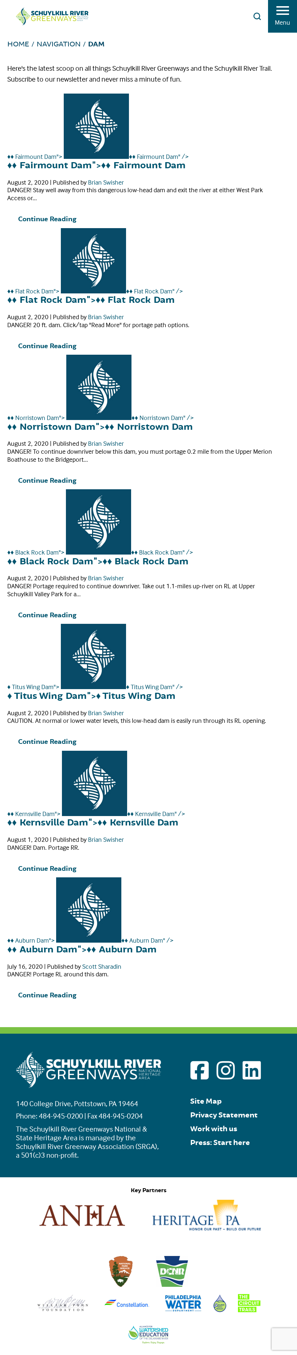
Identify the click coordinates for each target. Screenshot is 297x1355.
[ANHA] (82, 1228)
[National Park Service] (121, 1284)
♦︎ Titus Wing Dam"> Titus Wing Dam (91, 696)
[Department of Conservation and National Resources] (172, 1284)
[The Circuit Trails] (249, 1310)
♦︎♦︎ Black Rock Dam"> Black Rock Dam (97, 562)
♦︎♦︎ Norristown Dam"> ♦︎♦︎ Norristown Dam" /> (100, 417)
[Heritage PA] (207, 1228)
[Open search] (257, 16)
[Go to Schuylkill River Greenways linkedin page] (251, 1070)
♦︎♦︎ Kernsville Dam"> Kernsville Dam (92, 823)
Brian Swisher (106, 182)
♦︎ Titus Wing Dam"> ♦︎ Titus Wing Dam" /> (95, 687)
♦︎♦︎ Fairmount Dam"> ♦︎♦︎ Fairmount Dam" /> (98, 156)
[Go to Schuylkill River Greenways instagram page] (225, 1070)
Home (18, 44)
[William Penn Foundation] (63, 1310)
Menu (282, 22)
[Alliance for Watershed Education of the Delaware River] (149, 1341)
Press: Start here (220, 1143)
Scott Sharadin (101, 966)
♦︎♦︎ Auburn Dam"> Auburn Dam (81, 950)
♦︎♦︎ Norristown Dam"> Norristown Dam (100, 427)
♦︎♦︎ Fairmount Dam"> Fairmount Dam (96, 166)
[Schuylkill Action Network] (220, 1310)
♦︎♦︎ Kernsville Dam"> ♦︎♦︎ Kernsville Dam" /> (96, 814)
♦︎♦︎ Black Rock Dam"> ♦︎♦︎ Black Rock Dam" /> (100, 552)
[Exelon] (127, 1310)
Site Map (206, 1101)
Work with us (213, 1129)
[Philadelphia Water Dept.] (183, 1310)
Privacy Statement (224, 1115)
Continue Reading (47, 219)
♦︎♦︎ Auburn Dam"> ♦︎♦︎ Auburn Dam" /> (90, 940)
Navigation (59, 44)
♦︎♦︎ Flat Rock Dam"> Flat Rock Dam (91, 300)
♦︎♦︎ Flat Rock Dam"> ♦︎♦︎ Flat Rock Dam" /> (95, 291)
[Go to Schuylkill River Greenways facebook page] (199, 1070)
